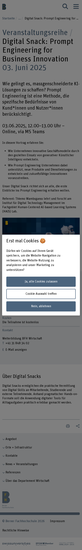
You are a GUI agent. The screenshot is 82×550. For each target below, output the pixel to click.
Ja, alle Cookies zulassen (41, 281)
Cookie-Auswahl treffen (41, 294)
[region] (41, 275)
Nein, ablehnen (41, 306)
